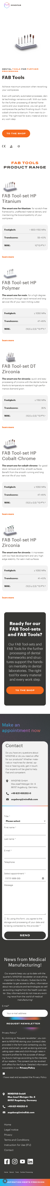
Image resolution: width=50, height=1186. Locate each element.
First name (10, 827)
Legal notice (11, 1129)
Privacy (8, 1134)
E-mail (8, 850)
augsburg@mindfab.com (24, 799)
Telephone (9, 862)
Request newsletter (23, 1024)
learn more (8, 256)
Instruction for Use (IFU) (17, 1144)
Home (7, 1124)
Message (8, 885)
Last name (10, 839)
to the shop (16, 133)
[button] (5, 1181)
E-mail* (5, 1005)
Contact (8, 1149)
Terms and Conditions (16, 1139)
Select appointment (14, 873)
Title (7, 816)
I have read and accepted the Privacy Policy (25, 1077)
